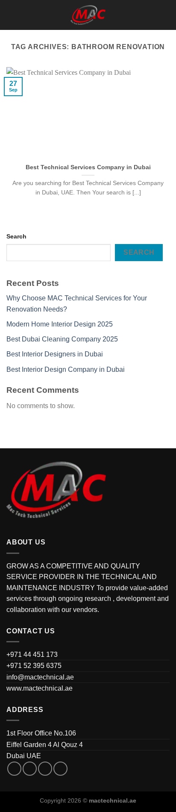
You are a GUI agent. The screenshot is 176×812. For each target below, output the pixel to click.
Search (16, 236)
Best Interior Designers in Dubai (54, 354)
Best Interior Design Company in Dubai (65, 369)
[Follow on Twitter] (45, 769)
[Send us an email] (60, 769)
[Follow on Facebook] (14, 769)
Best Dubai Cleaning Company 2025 (62, 339)
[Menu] (11, 14)
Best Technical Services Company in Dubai (88, 167)
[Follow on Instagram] (30, 769)
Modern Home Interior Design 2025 (59, 324)
